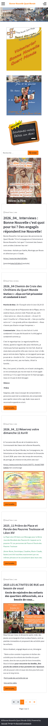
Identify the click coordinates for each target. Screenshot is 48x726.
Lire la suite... (10, 408)
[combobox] (14, 153)
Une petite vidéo (10, 683)
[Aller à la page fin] (34, 702)
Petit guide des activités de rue (16, 678)
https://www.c (9, 464)
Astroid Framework (23, 723)
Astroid (4, 723)
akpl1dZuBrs (16, 263)
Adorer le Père (17, 200)
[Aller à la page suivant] (30, 702)
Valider (34, 153)
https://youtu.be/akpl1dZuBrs (15, 258)
